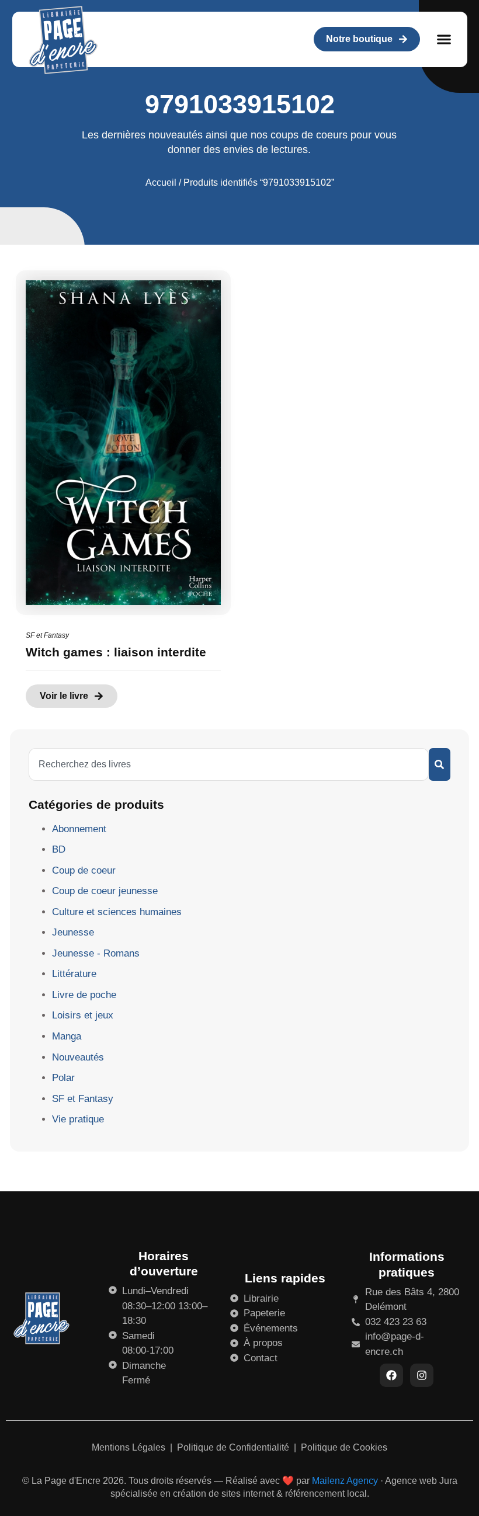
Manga (66, 1036)
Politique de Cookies (344, 1447)
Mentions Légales (130, 1447)
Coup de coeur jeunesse (105, 890)
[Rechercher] (439, 764)
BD (58, 849)
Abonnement (79, 829)
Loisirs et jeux (82, 1015)
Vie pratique (78, 1119)
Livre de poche (84, 994)
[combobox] (229, 764)
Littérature (74, 973)
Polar (63, 1077)
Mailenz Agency (345, 1481)
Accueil (160, 182)
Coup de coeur (84, 870)
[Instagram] (421, 1375)
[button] (444, 39)
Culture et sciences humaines (117, 911)
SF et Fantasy (47, 635)
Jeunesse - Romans (96, 953)
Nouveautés (78, 1057)
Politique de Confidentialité (234, 1447)
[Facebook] (391, 1375)
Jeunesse (73, 932)
